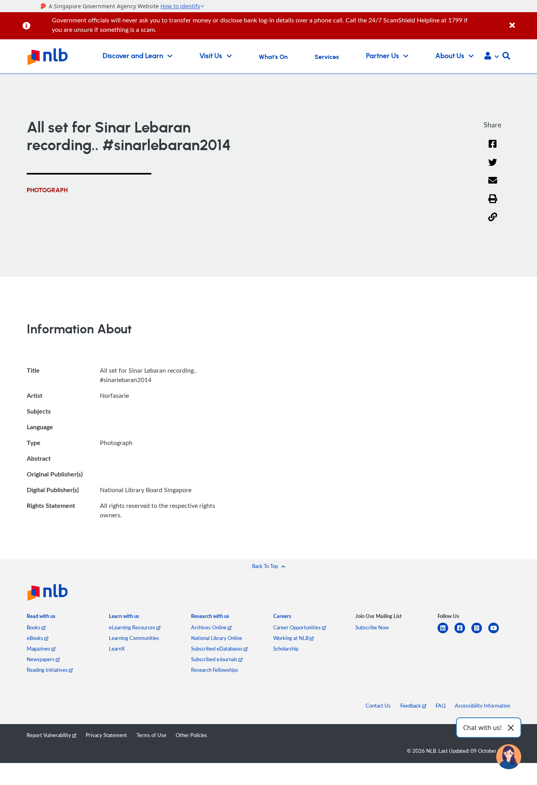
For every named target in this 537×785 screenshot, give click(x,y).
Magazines (39, 648)
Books (34, 627)
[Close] (522, 21)
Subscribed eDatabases (217, 648)
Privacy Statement (106, 735)
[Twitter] (492, 167)
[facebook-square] (462, 633)
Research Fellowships (214, 669)
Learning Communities (134, 638)
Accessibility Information (482, 705)
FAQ (440, 705)
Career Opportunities (297, 627)
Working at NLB (291, 638)
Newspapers (41, 659)
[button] (491, 56)
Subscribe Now (372, 627)
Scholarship (285, 648)
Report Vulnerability (49, 735)
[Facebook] (492, 149)
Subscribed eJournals (215, 659)
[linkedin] (446, 633)
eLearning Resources (132, 627)
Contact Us (378, 705)
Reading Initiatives (48, 669)
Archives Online (209, 627)
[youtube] (496, 633)
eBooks (35, 638)
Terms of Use (151, 735)
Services (326, 57)
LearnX (117, 648)
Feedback (411, 705)
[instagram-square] (479, 633)
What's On (273, 57)
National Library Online (216, 638)
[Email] (492, 185)
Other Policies (191, 735)
